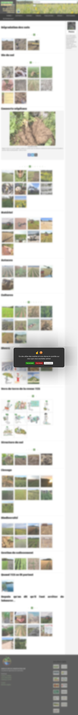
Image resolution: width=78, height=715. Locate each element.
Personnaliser (48, 363)
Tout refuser (39, 363)
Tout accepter (30, 363)
